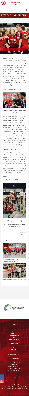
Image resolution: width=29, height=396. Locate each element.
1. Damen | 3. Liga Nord (14, 362)
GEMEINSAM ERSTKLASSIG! (14, 354)
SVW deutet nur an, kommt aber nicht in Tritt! (14, 279)
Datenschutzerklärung (14, 335)
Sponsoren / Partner (14, 351)
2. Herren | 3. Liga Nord (14, 364)
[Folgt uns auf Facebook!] (16, 385)
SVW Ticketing (14, 333)
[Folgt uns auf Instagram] (2, 381)
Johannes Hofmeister (8, 47)
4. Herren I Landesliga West (14, 374)
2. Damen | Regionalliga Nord (14, 366)
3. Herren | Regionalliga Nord (14, 370)
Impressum (14, 337)
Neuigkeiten (14, 328)
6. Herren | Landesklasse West (14, 376)
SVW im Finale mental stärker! (10, 259)
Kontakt (14, 331)
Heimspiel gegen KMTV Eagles (10, 261)
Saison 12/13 (23, 234)
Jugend (14, 377)
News (14, 347)
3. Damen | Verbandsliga (14, 368)
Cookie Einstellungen (14, 339)
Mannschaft (14, 349)
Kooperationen (14, 353)
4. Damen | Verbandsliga (14, 372)
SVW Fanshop (14, 330)
